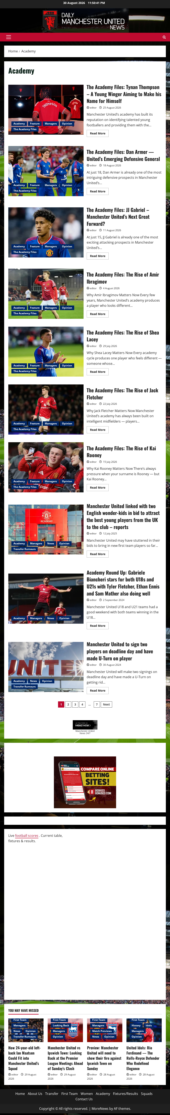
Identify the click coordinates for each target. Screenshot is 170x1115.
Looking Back (61, 1025)
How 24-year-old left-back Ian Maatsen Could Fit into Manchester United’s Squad (24, 1058)
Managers (51, 123)
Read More (99, 134)
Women (87, 1093)
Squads (147, 1093)
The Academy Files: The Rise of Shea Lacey (46, 352)
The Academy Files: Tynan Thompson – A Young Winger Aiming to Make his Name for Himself (46, 110)
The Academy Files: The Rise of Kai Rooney (46, 467)
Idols (149, 1025)
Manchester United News (85, 732)
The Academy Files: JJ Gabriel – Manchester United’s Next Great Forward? (46, 232)
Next (106, 704)
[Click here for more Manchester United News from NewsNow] (85, 725)
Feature (35, 123)
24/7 (87, 733)
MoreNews (100, 1108)
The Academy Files (24, 129)
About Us (35, 1093)
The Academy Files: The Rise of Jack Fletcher (46, 409)
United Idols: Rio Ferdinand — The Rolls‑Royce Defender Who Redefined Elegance (142, 1058)
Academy (19, 123)
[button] (8, 37)
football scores (26, 835)
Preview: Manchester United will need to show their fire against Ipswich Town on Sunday (104, 1058)
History (136, 1025)
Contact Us (84, 1099)
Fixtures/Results (125, 1093)
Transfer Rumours (24, 549)
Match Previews (102, 1031)
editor (93, 107)
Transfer (51, 1093)
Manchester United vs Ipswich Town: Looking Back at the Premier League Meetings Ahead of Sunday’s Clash (65, 1058)
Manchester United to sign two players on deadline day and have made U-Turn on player (46, 667)
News (50, 543)
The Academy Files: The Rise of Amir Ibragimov (46, 294)
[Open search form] (164, 37)
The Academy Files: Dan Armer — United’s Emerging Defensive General (46, 171)
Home (20, 1093)
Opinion (67, 123)
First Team (20, 1020)
